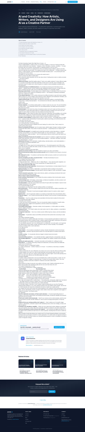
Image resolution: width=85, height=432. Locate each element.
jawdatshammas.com (47, 404)
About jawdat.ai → (29, 345)
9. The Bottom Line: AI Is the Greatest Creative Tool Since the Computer (32, 54)
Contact (44, 1)
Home (19, 9)
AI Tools (27, 1)
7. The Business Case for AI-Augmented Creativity (27, 51)
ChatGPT (41, 270)
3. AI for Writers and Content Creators (25, 45)
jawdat (10, 2)
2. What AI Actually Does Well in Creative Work (27, 43)
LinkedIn (63, 413)
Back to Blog (43, 400)
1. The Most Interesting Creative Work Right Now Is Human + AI (30, 42)
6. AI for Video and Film (22, 49)
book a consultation (56, 316)
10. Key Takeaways (22, 55)
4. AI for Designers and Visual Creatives (26, 46)
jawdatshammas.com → (39, 345)
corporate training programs (44, 316)
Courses (23, 1)
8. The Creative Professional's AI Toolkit (26, 52)
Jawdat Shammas (15, 419)
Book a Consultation (73, 1)
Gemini (44, 277)
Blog (41, 1)
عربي (66, 1)
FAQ (26, 423)
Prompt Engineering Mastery (52, 313)
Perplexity (28, 277)
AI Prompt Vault (52, 1)
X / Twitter (63, 415)
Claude (27, 270)
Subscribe (52, 391)
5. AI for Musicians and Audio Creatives (25, 48)
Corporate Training (34, 1)
